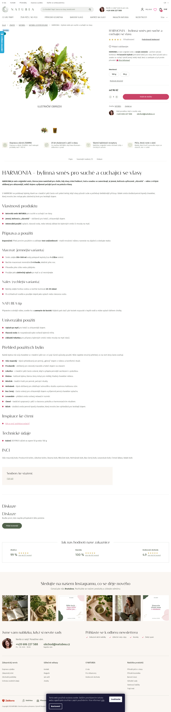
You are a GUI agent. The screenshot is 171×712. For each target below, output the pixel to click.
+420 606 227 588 (114, 10)
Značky (46, 681)
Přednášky (23, 3)
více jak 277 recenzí (25, 555)
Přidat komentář (12, 526)
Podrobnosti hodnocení (150, 39)
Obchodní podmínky (9, 677)
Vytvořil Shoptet (40, 706)
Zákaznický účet (7, 673)
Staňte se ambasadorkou (55, 3)
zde (102, 700)
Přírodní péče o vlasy (135, 669)
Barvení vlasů (132, 677)
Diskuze (99, 159)
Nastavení (55, 706)
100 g (114, 74)
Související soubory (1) (85, 159)
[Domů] (4, 25)
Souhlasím (115, 699)
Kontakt (12, 3)
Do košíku (148, 97)
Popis (71, 159)
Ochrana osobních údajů (10, 681)
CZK (165, 3)
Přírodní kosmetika (133, 673)
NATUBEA (118, 106)
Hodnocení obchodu (93, 677)
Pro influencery (91, 673)
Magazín (47, 673)
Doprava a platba (37, 3)
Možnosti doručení (116, 81)
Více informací (124, 60)
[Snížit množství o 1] (110, 97)
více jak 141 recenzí (154, 555)
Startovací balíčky (133, 685)
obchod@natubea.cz (146, 114)
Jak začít (47, 677)
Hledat (90, 9)
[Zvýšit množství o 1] (116, 97)
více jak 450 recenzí (92, 555)
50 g (124, 74)
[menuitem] (7, 17)
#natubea (69, 588)
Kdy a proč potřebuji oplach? (17, 423)
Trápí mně (130, 689)
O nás (4, 3)
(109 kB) (10, 479)
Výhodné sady (132, 681)
